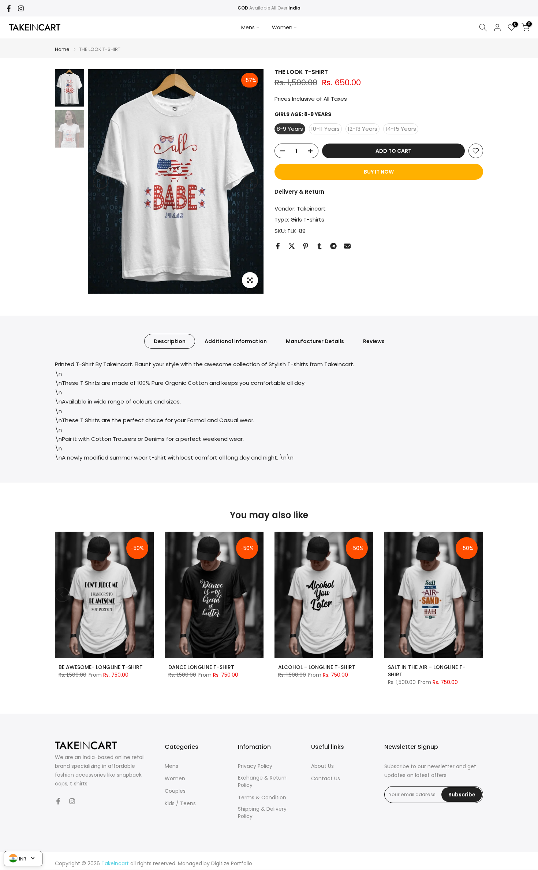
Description (170, 341)
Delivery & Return (299, 192)
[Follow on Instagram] (21, 8)
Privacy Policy (255, 766)
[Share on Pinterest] (305, 246)
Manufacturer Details (315, 341)
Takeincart (311, 208)
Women (282, 27)
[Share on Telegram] (333, 246)
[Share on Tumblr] (319, 246)
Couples (175, 791)
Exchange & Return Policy (262, 781)
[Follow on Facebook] (8, 8)
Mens (248, 27)
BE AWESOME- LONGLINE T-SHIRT (101, 667)
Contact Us (325, 778)
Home (62, 49)
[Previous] (100, 181)
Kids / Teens (180, 803)
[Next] (250, 181)
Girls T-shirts (307, 219)
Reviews (374, 341)
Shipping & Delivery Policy (262, 813)
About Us (322, 766)
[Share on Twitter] (291, 246)
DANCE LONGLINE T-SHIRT (201, 667)
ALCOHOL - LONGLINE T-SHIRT (316, 667)
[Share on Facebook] (277, 246)
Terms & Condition (262, 797)
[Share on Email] (347, 246)
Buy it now (379, 171)
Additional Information (236, 341)
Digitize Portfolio (231, 863)
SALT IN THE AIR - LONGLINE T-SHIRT (427, 670)
